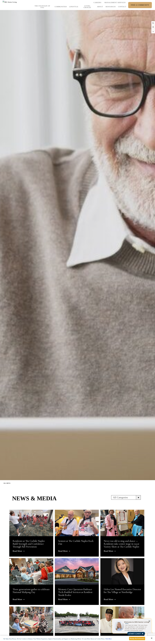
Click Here (108, 639)
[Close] (151, 638)
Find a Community (140, 5)
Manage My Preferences (137, 638)
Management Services (115, 2)
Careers (97, 3)
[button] (73, 7)
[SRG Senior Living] (10, 5)
